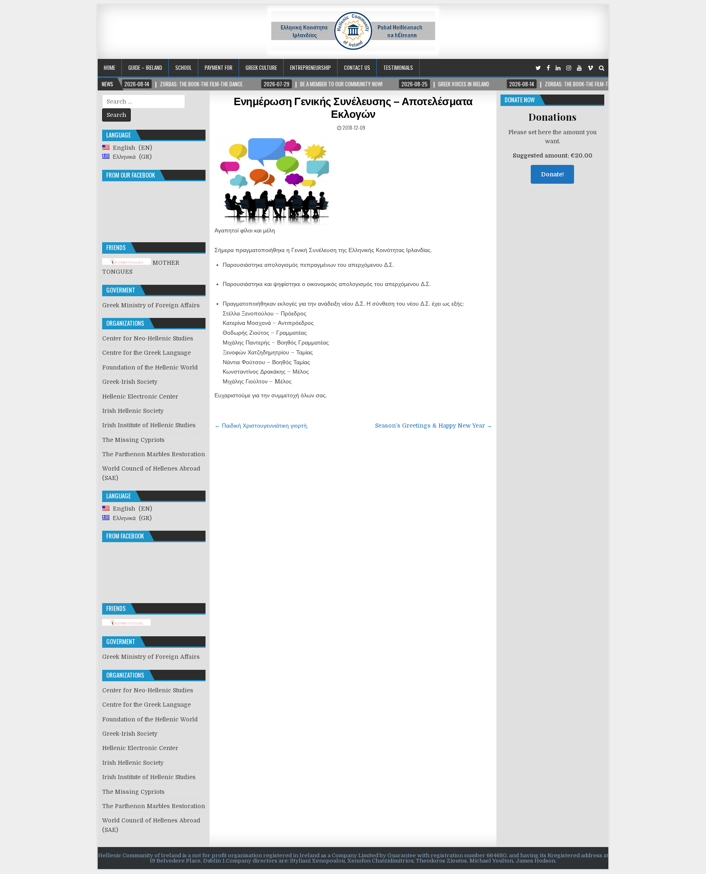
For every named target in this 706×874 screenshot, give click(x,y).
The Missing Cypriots (133, 440)
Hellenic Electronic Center (140, 396)
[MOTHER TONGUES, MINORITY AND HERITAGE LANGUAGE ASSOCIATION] (126, 623)
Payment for (218, 67)
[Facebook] (548, 68)
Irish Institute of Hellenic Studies (149, 425)
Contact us (357, 67)
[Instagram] (568, 68)
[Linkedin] (558, 68)
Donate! (552, 174)
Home (109, 67)
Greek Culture (261, 67)
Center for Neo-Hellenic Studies (147, 338)
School (183, 67)
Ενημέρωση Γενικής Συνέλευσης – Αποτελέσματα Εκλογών (353, 107)
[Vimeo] (590, 68)
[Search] (601, 68)
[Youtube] (579, 68)
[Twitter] (538, 68)
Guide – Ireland (145, 67)
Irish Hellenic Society (132, 411)
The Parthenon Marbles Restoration (153, 454)
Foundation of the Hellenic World (150, 367)
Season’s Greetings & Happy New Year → (433, 425)
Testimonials (398, 67)
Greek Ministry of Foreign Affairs (151, 305)
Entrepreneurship (310, 67)
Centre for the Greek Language (146, 352)
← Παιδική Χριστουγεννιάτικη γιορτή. (261, 425)
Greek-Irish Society (129, 381)
